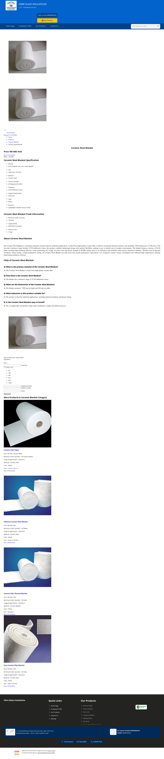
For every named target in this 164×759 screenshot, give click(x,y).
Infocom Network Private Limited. (46, 753)
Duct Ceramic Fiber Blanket (14, 665)
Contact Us (54, 26)
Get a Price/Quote (9, 155)
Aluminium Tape (87, 706)
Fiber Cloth (86, 712)
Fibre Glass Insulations (33, 5)
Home (10, 137)
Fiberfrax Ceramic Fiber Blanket (16, 522)
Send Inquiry (48, 20)
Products (11, 139)
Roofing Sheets (87, 718)
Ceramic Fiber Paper (11, 450)
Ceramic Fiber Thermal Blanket (15, 593)
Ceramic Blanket (13, 142)
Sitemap (53, 719)
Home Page (10, 26)
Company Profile (25, 26)
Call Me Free (97, 742)
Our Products (41, 26)
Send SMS (82, 742)
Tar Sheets (86, 721)
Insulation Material (88, 715)
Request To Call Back (10, 135)
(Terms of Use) (51, 750)
